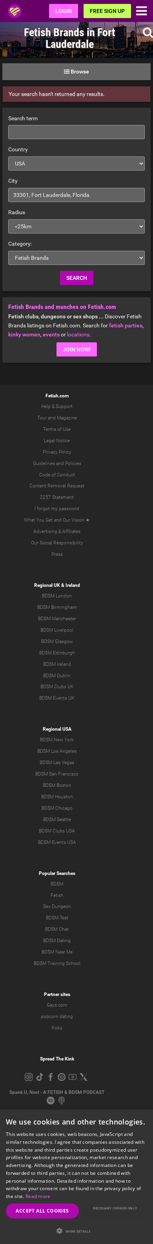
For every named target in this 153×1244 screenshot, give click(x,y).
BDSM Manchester (57, 618)
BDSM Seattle (57, 819)
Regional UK (47, 585)
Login (63, 11)
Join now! (77, 349)
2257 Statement (57, 497)
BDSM (57, 884)
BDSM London (57, 596)
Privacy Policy (57, 452)
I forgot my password (57, 508)
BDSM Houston (57, 796)
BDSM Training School (57, 963)
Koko (56, 1028)
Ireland (73, 585)
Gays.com (57, 1005)
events (51, 334)
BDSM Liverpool (56, 630)
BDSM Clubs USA (57, 831)
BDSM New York (57, 739)
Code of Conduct (57, 475)
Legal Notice (57, 440)
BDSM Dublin (57, 675)
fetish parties (125, 325)
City (13, 181)
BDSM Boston (57, 785)
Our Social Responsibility (57, 543)
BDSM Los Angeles (56, 751)
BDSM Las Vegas (57, 762)
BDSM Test (57, 918)
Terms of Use (57, 429)
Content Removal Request (56, 486)
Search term (23, 118)
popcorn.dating (57, 1016)
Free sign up (107, 11)
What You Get (38, 520)
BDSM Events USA (57, 842)
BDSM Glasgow (57, 641)
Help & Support (57, 406)
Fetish (57, 895)
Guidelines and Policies (57, 463)
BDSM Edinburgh (57, 653)
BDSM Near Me (57, 952)
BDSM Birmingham (57, 607)
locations (78, 334)
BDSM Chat (57, 929)
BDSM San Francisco (56, 774)
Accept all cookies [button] (42, 1210)
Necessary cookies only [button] (115, 1208)
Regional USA (57, 729)
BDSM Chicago (57, 808)
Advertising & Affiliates (56, 531)
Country (18, 149)
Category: (20, 244)
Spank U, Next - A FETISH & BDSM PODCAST (56, 1092)
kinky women (24, 334)
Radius (16, 212)
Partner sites (57, 994)
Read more (38, 1196)
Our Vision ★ (76, 520)
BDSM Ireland (57, 664)
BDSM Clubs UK (57, 686)
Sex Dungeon (57, 906)
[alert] (76, 1177)
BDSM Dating (57, 940)
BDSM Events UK (57, 698)
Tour (42, 418)
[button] (76, 1231)
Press (57, 554)
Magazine (67, 418)
